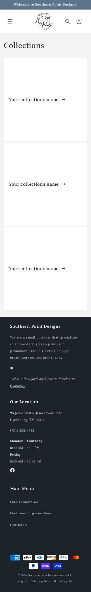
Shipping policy (64, 581)
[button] (10, 21)
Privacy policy (40, 581)
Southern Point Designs (43, 575)
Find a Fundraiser (24, 502)
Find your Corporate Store (30, 513)
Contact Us (18, 525)
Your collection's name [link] (34, 99)
